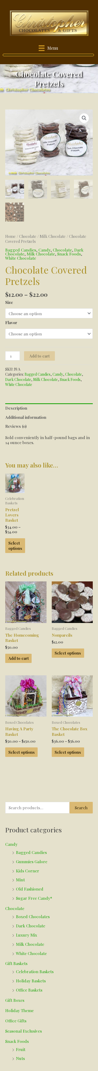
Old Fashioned (29, 889)
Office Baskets (29, 990)
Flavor (11, 322)
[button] (84, 118)
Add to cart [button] (18, 658)
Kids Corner (27, 870)
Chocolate (27, 236)
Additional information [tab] (25, 417)
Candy (44, 250)
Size (9, 302)
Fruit (20, 1049)
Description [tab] (16, 408)
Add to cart (39, 356)
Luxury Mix (26, 935)
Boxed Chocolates (33, 916)
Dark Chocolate (18, 379)
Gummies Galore (31, 861)
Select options (15, 545)
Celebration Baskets (35, 971)
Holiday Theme (19, 1010)
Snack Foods (69, 254)
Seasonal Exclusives (23, 1031)
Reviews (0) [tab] (16, 426)
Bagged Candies (20, 250)
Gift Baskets (16, 963)
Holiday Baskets (31, 980)
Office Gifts (15, 1020)
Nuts (20, 1058)
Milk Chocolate (53, 236)
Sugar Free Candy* (34, 898)
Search (81, 807)
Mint (20, 879)
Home (10, 236)
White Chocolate (20, 258)
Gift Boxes (14, 1000)
